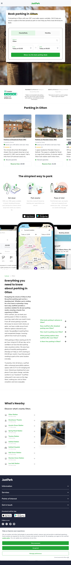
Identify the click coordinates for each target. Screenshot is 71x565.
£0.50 (17, 164)
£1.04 (49, 164)
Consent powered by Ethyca (60, 557)
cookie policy (6, 538)
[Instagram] (7, 524)
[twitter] (10, 524)
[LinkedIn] (14, 524)
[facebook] (3, 524)
